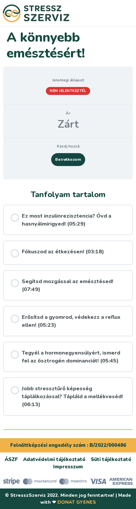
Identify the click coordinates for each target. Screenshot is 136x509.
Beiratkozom (68, 159)
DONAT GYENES (76, 502)
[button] (118, 13)
